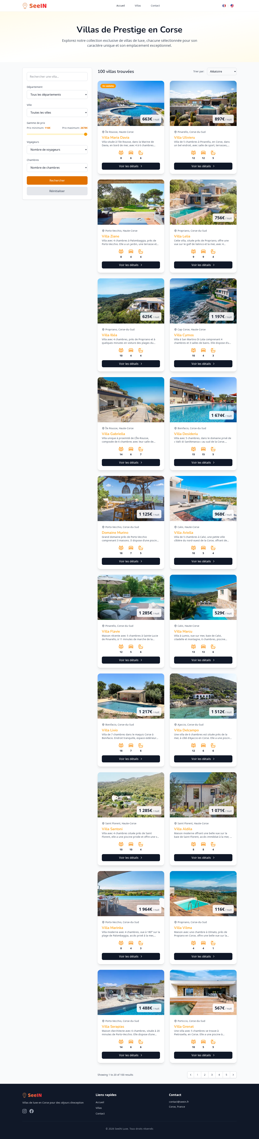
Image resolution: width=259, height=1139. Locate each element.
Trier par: (198, 71)
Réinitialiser (57, 191)
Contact (155, 5)
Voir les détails (128, 166)
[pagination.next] (233, 1074)
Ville (29, 105)
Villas (138, 5)
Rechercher (57, 180)
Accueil (120, 5)
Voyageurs (33, 142)
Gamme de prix (36, 123)
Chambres (33, 160)
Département (34, 87)
